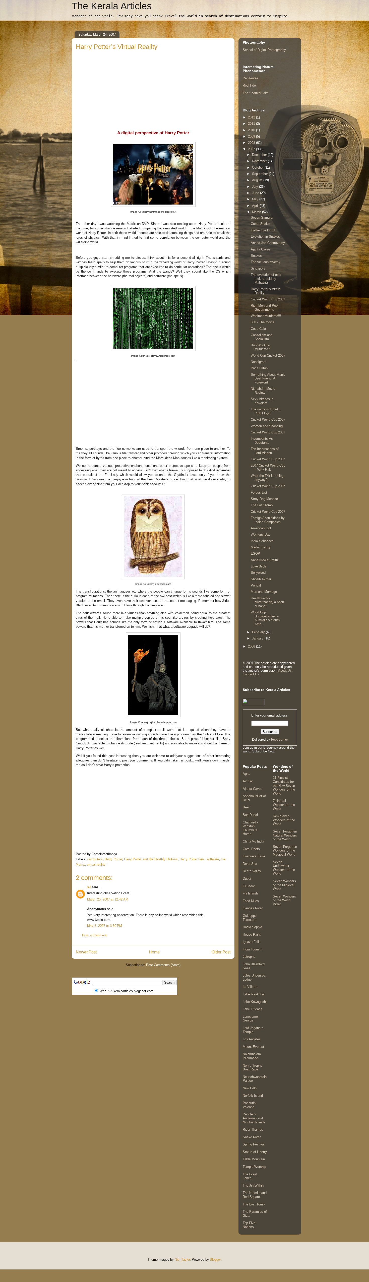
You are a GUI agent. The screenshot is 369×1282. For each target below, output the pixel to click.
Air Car (248, 781)
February (259, 632)
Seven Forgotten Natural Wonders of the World (285, 835)
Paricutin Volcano (249, 1105)
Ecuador (249, 886)
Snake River (252, 1137)
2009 (252, 136)
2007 (252, 149)
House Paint (252, 934)
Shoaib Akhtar (261, 579)
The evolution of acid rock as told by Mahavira (266, 278)
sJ (89, 887)
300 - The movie (262, 322)
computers (95, 859)
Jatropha (249, 956)
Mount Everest (253, 1047)
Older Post (221, 952)
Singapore (258, 268)
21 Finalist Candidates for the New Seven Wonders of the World (284, 785)
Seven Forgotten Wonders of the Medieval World (285, 850)
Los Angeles (252, 1039)
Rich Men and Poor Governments (265, 307)
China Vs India (253, 841)
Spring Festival (254, 1144)
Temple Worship (254, 1167)
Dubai (247, 878)
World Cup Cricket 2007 (268, 355)
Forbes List (259, 492)
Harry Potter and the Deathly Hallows (151, 859)
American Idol (261, 528)
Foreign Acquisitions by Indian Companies (268, 520)
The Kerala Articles (112, 6)
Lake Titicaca (252, 1009)
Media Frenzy (261, 547)
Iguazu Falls (252, 942)
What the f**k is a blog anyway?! (267, 478)
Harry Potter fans (192, 859)
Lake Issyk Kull (254, 994)
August (257, 180)
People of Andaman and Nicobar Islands (254, 1118)
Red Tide (249, 85)
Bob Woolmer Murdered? (260, 347)
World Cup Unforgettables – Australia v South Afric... (265, 618)
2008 (252, 143)
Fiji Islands (251, 893)
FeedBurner (279, 739)
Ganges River (253, 908)
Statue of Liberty (255, 1152)
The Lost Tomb (262, 505)
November (260, 161)
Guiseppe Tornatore (250, 918)
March (257, 212)
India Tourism (252, 949)
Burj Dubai (250, 815)
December (260, 155)
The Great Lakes (250, 1176)
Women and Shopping (267, 426)
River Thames (253, 1129)
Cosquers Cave (254, 856)
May (255, 199)
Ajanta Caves (260, 249)
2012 (252, 117)
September (260, 174)
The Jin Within (253, 1185)
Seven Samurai (262, 217)
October (258, 167)
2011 (252, 123)
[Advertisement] (153, 89)
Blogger (215, 1259)
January (258, 638)
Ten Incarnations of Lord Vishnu (265, 451)
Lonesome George (250, 1018)
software (213, 859)
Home (154, 952)
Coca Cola (258, 329)
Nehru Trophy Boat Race (252, 1067)
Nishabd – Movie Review (263, 391)
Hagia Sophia (252, 927)
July (255, 186)
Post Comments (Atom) (163, 965)
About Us (285, 670)
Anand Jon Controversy (268, 243)
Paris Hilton (259, 368)
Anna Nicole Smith (264, 560)
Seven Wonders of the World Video (284, 900)
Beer (246, 807)
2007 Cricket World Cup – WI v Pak (268, 467)
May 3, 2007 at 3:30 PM (104, 926)
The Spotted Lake (256, 93)
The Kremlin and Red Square (255, 1195)
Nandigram (258, 362)
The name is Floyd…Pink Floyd (266, 411)
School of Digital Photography (264, 50)
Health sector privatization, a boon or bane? (267, 602)
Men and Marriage (264, 592)
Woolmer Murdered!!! (266, 316)
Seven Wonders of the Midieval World (284, 885)
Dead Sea (250, 864)
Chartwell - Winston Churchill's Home (250, 828)
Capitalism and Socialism (261, 337)
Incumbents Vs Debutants (262, 440)
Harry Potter (113, 859)
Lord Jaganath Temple (253, 1030)
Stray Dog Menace (264, 499)
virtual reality (96, 864)
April (256, 206)
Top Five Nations (249, 1225)
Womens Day (260, 534)
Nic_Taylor (182, 1259)
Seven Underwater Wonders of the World (284, 868)
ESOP (255, 553)
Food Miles (251, 901)
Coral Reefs (251, 849)
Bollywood (258, 572)
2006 (252, 646)
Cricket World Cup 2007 (268, 299)
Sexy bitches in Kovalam (262, 401)
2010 (252, 130)
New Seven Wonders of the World (284, 820)
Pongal (256, 585)
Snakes (256, 256)
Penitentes (250, 78)
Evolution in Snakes (265, 236)
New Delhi (250, 1088)
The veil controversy (265, 262)
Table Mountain (254, 1159)
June (256, 193)
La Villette (250, 987)
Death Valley (252, 871)
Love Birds (258, 566)
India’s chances (262, 541)
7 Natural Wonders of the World (284, 804)
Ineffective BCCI (263, 230)
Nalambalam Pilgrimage (252, 1056)
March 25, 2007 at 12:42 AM (107, 899)
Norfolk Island (253, 1096)
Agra (246, 774)
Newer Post (86, 952)
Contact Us (251, 674)
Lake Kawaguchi (255, 1002)
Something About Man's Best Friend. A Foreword (268, 378)
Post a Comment (94, 935)
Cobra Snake (260, 224)
